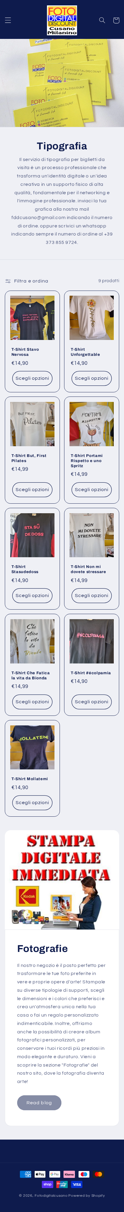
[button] (8, 20)
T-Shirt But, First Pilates (29, 458)
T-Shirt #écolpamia (91, 673)
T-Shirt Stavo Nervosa (25, 352)
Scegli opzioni (32, 378)
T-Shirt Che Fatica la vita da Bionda (30, 675)
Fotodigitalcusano (51, 1195)
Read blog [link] (39, 1102)
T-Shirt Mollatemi (29, 779)
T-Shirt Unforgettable (85, 352)
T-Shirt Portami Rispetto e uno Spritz (87, 460)
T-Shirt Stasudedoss (25, 569)
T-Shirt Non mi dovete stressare (88, 569)
